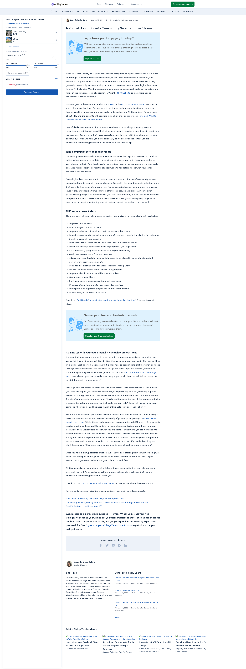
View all (118, 617)
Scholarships (181, 651)
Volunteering (133, 20)
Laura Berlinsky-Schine (79, 20)
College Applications (70, 11)
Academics (133, 11)
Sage (99, 4)
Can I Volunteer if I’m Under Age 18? (84, 506)
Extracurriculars (118, 11)
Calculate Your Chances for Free (99, 336)
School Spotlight (150, 583)
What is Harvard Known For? (127, 590)
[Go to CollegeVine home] (60, 4)
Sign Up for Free (92, 58)
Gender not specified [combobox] (16, 73)
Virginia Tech (119, 610)
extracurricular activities (133, 104)
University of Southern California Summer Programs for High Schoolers (118, 645)
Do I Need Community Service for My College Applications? (106, 300)
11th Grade (174, 11)
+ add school (13, 46)
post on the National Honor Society (98, 483)
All (56, 11)
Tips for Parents (125, 652)
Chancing (109, 4)
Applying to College (184, 648)
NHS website (123, 93)
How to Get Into (136, 583)
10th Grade (161, 11)
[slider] (53, 57)
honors (111, 104)
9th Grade (148, 11)
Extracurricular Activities (119, 20)
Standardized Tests (100, 11)
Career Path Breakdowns (77, 648)
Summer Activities (109, 652)
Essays (85, 11)
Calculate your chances (183, 4)
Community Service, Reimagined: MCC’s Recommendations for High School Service (107, 502)
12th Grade (188, 11)
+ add (55, 78)
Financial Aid (199, 648)
